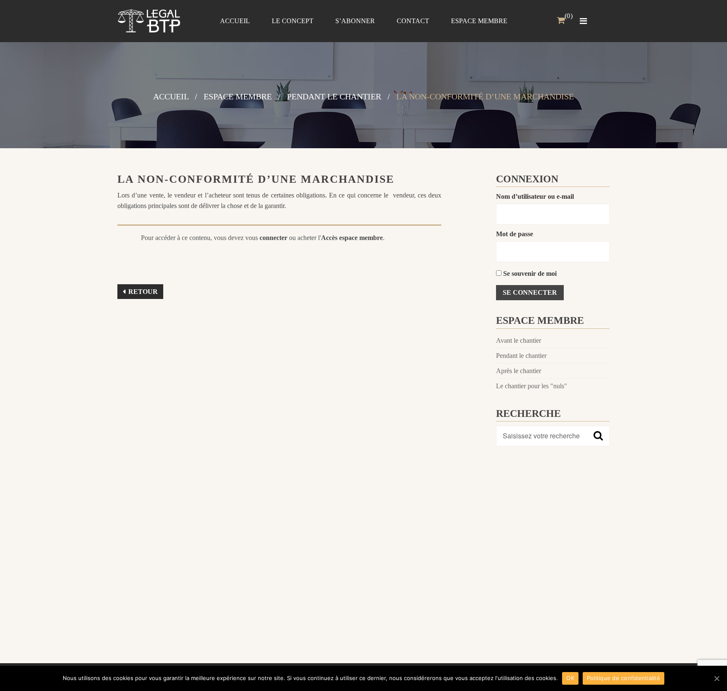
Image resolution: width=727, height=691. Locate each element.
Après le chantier (518, 370)
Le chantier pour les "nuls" (531, 386)
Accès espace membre (352, 237)
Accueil (170, 96)
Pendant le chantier (334, 96)
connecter (273, 237)
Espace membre (238, 96)
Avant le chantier (518, 340)
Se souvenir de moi (529, 273)
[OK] (716, 678)
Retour (143, 291)
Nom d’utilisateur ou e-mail (535, 196)
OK (570, 678)
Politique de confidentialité (623, 678)
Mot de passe (514, 233)
